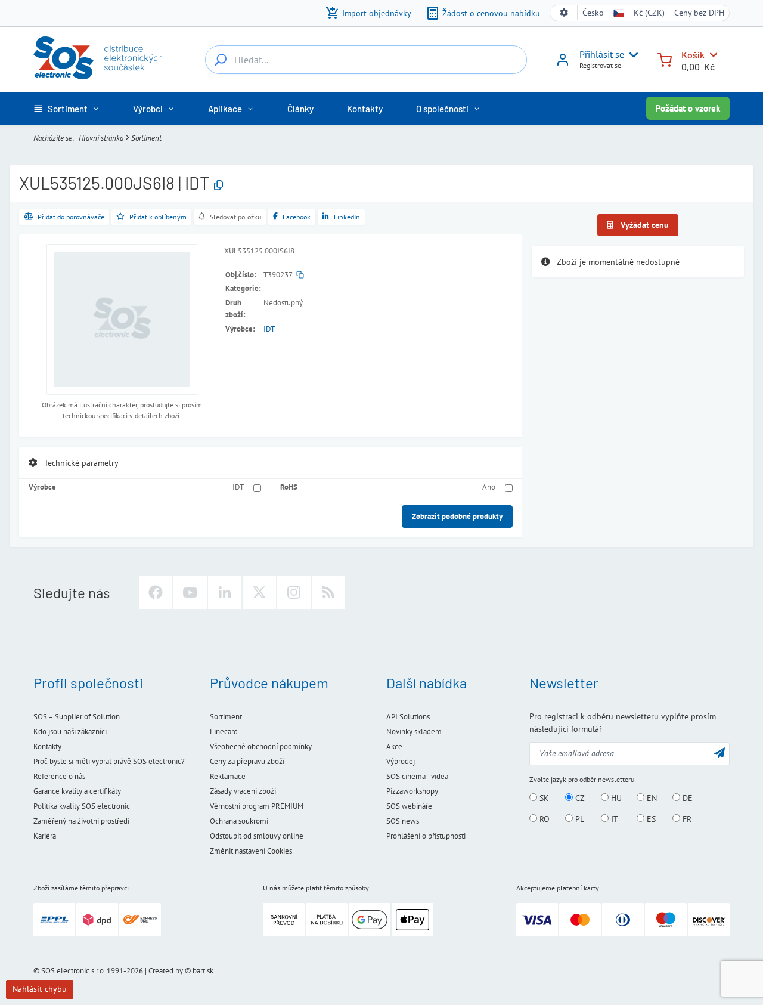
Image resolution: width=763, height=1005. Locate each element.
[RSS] (328, 592)
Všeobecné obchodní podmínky (261, 746)
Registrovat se (600, 65)
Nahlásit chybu (40, 989)
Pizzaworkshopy (412, 791)
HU (615, 798)
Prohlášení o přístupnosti (426, 836)
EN (650, 798)
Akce (394, 746)
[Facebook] (155, 592)
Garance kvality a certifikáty (77, 791)
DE (686, 798)
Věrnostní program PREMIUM (256, 806)
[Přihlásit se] (563, 63)
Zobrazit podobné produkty (457, 516)
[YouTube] (190, 592)
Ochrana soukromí (239, 821)
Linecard (224, 731)
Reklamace (228, 776)
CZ (579, 798)
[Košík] (664, 58)
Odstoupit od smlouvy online (256, 836)
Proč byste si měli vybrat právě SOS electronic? (109, 761)
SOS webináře (409, 806)
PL (578, 819)
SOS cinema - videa (417, 776)
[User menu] (631, 55)
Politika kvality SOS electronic (81, 806)
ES (650, 819)
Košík (693, 54)
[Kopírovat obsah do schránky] (218, 186)
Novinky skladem (414, 731)
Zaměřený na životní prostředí (81, 821)
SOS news (402, 821)
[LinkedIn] (224, 592)
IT (613, 819)
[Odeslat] (719, 752)
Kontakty (47, 746)
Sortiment (146, 138)
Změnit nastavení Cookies (251, 851)
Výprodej (400, 761)
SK (543, 798)
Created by (165, 971)
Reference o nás (59, 776)
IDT (269, 329)
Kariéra (44, 836)
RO (543, 819)
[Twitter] (259, 592)
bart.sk (203, 971)
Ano (488, 487)
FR (685, 819)
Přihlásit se (601, 54)
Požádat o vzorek (688, 108)
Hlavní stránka (101, 138)
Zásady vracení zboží (243, 791)
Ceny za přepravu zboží (247, 761)
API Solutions (408, 717)
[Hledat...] (221, 59)
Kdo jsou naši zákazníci (70, 731)
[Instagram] (294, 592)
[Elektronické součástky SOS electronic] (97, 57)
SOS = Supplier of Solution (76, 717)
